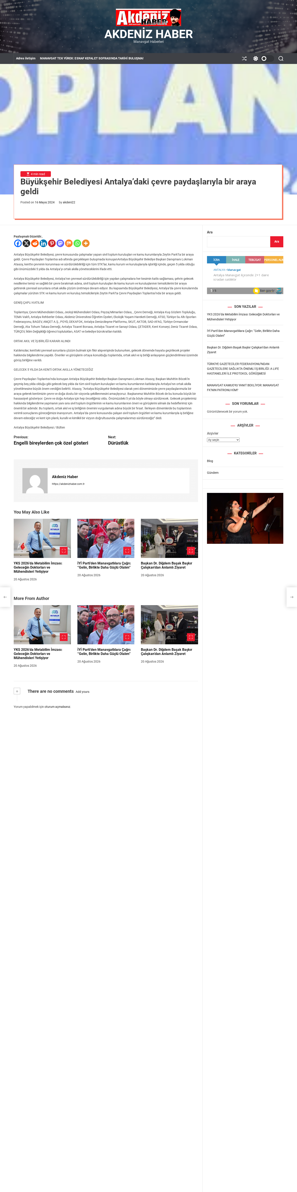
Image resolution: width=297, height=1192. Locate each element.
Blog (210, 461)
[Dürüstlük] (292, 597)
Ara (210, 232)
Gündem (213, 472)
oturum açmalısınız (57, 706)
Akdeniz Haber (148, 34)
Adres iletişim (25, 58)
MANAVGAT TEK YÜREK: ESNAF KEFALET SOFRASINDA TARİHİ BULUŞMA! (91, 58)
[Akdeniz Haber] (35, 480)
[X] (26, 243)
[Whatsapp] (77, 243)
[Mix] (69, 243)
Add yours (82, 691)
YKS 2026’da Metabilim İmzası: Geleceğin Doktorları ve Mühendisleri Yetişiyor (38, 567)
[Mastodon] (60, 243)
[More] (86, 243)
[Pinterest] (52, 243)
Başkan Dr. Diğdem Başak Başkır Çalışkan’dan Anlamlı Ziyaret (166, 565)
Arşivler (212, 433)
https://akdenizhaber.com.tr (68, 484)
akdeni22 (69, 202)
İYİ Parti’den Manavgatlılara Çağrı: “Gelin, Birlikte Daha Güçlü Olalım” (104, 565)
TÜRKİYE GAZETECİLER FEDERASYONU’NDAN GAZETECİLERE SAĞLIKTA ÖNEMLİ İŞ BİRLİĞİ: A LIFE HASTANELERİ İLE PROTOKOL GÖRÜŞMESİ (243, 368)
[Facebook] (18, 243)
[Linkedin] (43, 243)
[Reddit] (35, 243)
